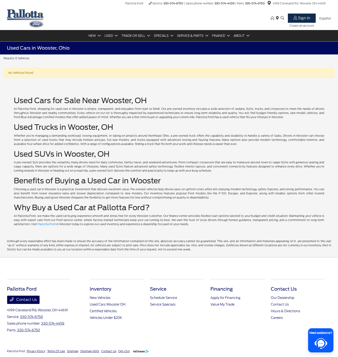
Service (158, 289)
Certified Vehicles (103, 311)
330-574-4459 (225, 3)
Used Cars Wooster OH (108, 304)
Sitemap (72, 351)
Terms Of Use (56, 351)
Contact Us (26, 300)
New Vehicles (100, 298)
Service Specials (162, 304)
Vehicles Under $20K (106, 318)
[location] (269, 4)
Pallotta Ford (47, 224)
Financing (221, 289)
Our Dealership (282, 298)
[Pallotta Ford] (25, 18)
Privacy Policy (36, 351)
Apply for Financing (225, 298)
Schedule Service (163, 298)
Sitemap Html (89, 351)
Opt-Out (124, 351)
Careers (277, 318)
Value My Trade (222, 304)
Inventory (100, 289)
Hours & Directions (285, 311)
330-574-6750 (173, 3)
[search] (282, 18)
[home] (273, 18)
